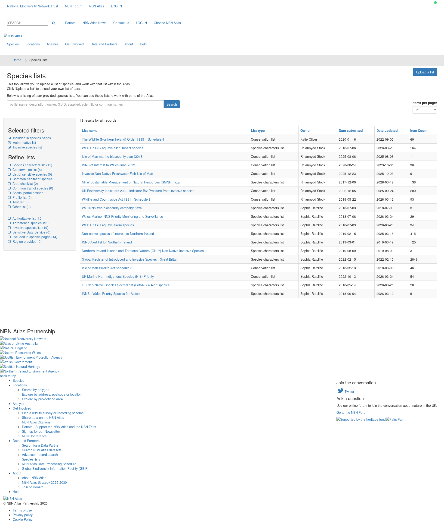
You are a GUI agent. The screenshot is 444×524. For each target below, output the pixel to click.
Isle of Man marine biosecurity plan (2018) (113, 156)
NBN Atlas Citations (36, 422)
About (128, 44)
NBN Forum (73, 6)
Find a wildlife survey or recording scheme (53, 412)
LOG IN (116, 6)
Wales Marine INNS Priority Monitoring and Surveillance (122, 216)
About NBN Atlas (34, 477)
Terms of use (22, 510)
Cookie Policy (22, 519)
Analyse (52, 44)
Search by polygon (35, 389)
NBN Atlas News (94, 22)
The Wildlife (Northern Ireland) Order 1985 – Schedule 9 (123, 139)
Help (143, 44)
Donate (70, 22)
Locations (33, 44)
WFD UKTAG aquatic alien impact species (112, 147)
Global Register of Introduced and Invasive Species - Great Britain (130, 259)
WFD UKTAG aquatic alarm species (108, 225)
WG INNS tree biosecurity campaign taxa (112, 207)
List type (258, 130)
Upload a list (425, 72)
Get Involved (74, 44)
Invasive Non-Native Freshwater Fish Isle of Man (117, 173)
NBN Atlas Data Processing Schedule (49, 463)
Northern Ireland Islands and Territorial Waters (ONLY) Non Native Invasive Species (143, 250)
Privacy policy (23, 514)
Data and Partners (104, 44)
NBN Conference (34, 436)
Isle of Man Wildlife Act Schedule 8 (107, 267)
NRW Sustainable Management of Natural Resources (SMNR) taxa (131, 182)
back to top (8, 375)
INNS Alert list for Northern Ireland (107, 242)
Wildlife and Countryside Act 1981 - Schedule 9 (116, 199)
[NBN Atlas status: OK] (435, 2)
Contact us (121, 22)
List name (89, 130)
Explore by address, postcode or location (52, 394)
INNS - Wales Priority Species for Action (111, 293)
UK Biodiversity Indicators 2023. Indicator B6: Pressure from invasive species (138, 190)
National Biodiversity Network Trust (32, 6)
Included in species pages (31, 138)
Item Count (419, 130)
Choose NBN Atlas (167, 22)
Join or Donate (32, 487)
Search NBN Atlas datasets (42, 450)
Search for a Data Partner (41, 445)
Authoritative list (24, 142)
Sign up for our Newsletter (41, 431)
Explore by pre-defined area (42, 399)
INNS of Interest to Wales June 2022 (108, 165)
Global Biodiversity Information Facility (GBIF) (55, 468)
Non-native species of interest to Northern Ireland (118, 233)
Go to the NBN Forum (352, 412)
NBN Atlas (96, 6)
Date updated (387, 130)
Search (171, 104)
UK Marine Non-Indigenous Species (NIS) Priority (118, 276)
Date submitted (351, 130)
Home (16, 59)
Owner (305, 130)
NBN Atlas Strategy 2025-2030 (44, 482)
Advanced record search (40, 454)
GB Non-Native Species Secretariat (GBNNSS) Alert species (126, 285)
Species (13, 44)
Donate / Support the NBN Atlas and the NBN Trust (59, 426)
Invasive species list (27, 147)
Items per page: (425, 102)
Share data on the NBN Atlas (43, 417)
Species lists (31, 459)
